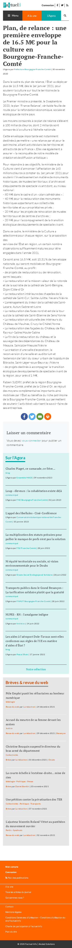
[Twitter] (32, 416)
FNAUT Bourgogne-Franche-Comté (33, 601)
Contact (9, 906)
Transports (35, 804)
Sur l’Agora (15, 457)
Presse (30, 781)
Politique (20, 781)
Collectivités (12, 755)
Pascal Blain (22, 654)
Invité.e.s (21, 624)
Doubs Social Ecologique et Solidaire (34, 575)
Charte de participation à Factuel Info (23, 926)
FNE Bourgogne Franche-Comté (32, 500)
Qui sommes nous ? (14, 897)
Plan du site (11, 931)
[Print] (47, 416)
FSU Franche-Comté (26, 548)
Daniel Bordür (22, 786)
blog (8, 473)
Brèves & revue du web (27, 682)
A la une (32, 15)
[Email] (39, 416)
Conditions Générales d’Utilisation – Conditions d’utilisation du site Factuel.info (35, 919)
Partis (8, 830)
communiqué (12, 495)
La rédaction (29, 707)
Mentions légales (13, 912)
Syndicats (17, 830)
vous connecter (31, 440)
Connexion (48, 5)
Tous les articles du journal (18, 892)
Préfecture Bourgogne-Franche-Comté (32, 69)
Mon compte (11, 867)
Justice (9, 728)
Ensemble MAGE (24, 478)
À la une (9, 886)
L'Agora (51, 15)
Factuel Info (31, 944)
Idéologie (10, 702)
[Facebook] (24, 416)
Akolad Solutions (47, 944)
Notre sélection (36, 669)
